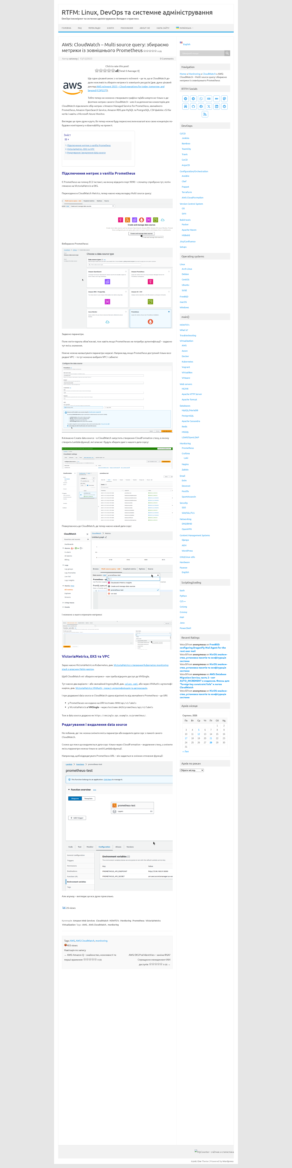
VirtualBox (187, 372)
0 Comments (167, 58)
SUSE (184, 290)
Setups (183, 246)
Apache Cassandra (191, 421)
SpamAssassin (189, 496)
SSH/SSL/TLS (188, 512)
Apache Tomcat (189, 399)
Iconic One (196, 1161)
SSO (184, 507)
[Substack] (185, 106)
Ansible (185, 175)
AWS (84, 924)
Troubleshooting (188, 335)
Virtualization (69, 924)
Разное (183, 567)
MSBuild (186, 235)
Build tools (185, 219)
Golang (183, 606)
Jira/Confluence (188, 241)
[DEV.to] (209, 98)
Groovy (183, 612)
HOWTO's (114, 920)
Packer (185, 224)
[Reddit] (224, 106)
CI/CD (183, 133)
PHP (182, 617)
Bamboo (186, 143)
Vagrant (186, 367)
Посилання (127, 28)
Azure (185, 350)
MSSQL (185, 431)
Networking (185, 519)
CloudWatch (102, 920)
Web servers (186, 384)
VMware (186, 377)
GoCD (185, 159)
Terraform (187, 192)
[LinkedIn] (216, 106)
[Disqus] (117, 1016)
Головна (66, 28)
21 (211, 738)
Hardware (185, 562)
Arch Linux (187, 268)
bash (182, 590)
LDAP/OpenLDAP (190, 437)
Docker (185, 356)
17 (186, 738)
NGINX (185, 388)
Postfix (185, 491)
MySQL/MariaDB (190, 410)
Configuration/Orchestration (194, 171)
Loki (186, 457)
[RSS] (205, 114)
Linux (182, 264)
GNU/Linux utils (187, 556)
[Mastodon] (224, 98)
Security (184, 502)
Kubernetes (187, 361)
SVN (184, 213)
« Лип (185, 751)
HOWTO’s (184, 324)
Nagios (185, 464)
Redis (184, 426)
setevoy (73, 58)
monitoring (113, 924)
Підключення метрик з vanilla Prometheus (89, 145)
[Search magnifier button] (227, 53)
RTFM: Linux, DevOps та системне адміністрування (137, 12)
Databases (185, 405)
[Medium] (216, 98)
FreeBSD (184, 296)
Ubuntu (185, 284)
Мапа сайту (163, 28)
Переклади (94, 28)
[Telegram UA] (185, 98)
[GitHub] (193, 106)
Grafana (186, 453)
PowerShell (185, 628)
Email (182, 475)
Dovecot (186, 485)
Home (183, 73)
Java (182, 622)
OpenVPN (187, 529)
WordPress (187, 550)
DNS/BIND (187, 523)
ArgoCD (186, 165)
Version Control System (191, 203)
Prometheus (138, 920)
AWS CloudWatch (97, 924)
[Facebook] (201, 106)
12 (199, 734)
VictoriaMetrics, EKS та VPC (80, 149)
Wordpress (228, 1161)
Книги (110, 28)
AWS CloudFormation (192, 197)
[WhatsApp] (201, 98)
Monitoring (125, 920)
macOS (183, 301)
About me (145, 28)
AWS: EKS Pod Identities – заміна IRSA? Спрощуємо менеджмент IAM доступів (149, 959)
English (185, 572)
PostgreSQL (188, 415)
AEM (184, 545)
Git (183, 208)
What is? (184, 329)
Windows (184, 307)
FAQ (80, 28)
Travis (185, 154)
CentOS (185, 279)
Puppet (185, 186)
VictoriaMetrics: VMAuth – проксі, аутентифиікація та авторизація (111, 687)
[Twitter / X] (209, 106)
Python (183, 595)
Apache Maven (189, 229)
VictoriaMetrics (153, 920)
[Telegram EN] (193, 98)
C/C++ (183, 601)
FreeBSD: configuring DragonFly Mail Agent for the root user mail (203, 647)
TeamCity (186, 148)
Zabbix (185, 469)
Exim (184, 480)
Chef (184, 181)
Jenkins (185, 138)
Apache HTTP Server (192, 394)
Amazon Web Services (84, 920)
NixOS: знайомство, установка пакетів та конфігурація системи (203, 657)
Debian (185, 274)
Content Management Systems (195, 535)
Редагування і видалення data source (86, 152)
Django (185, 539)
